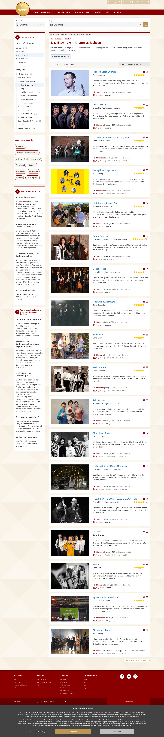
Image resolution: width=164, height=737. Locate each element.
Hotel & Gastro (65, 690)
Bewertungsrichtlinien (20, 685)
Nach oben (129, 702)
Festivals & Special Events (68, 693)
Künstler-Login (41, 679)
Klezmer (19, 177)
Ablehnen (117, 732)
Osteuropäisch (33, 177)
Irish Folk (19, 159)
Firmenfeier (63, 682)
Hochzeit (63, 679)
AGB (15, 679)
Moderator (20, 146)
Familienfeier (64, 688)
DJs (107, 12)
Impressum (87, 688)
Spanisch (32, 165)
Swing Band (33, 171)
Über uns (86, 679)
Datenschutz (17, 682)
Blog (85, 682)
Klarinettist (20, 171)
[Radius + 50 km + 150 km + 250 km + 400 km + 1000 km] (40, 25)
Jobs (85, 685)
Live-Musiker (63, 34)
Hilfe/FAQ (17, 688)
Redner (117, 12)
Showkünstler (82, 12)
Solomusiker (63, 12)
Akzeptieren (73, 732)
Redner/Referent (34, 159)
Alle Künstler (54, 34)
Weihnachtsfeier (65, 685)
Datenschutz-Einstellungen (38, 732)
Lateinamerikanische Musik (27, 152)
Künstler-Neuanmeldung (44, 682)
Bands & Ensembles (74, 34)
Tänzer (97, 12)
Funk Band (20, 165)
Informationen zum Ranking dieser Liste (137, 660)
